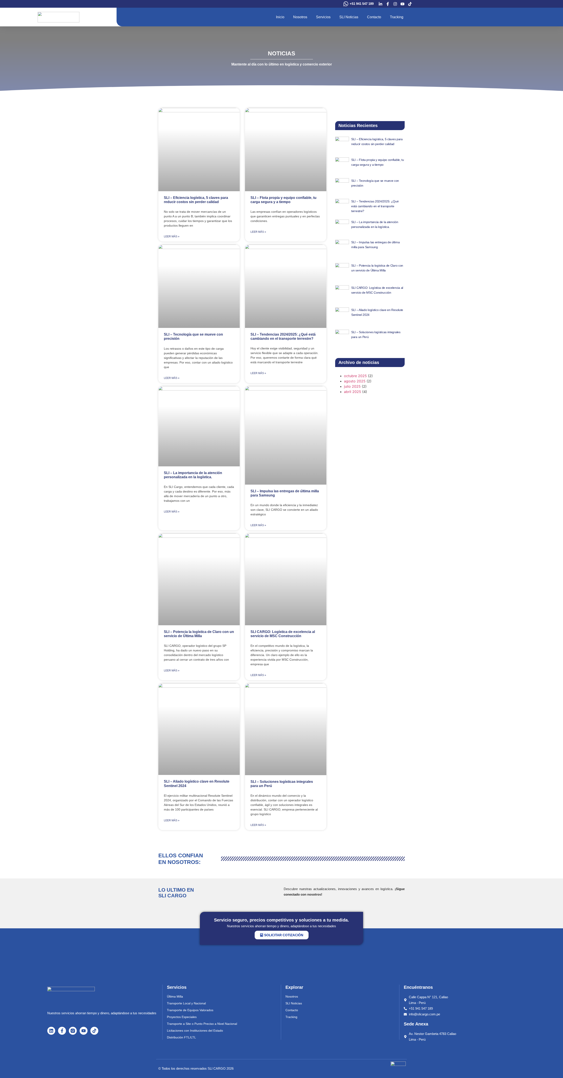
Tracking (396, 17)
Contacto (374, 17)
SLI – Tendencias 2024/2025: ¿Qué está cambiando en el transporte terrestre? (374, 206)
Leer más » (171, 236)
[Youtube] (84, 1031)
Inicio (280, 17)
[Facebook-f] (62, 1031)
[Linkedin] (51, 1031)
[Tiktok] (94, 1031)
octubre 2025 (355, 376)
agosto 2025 (355, 381)
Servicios (323, 17)
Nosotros (300, 17)
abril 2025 (352, 391)
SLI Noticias (348, 17)
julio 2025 (352, 386)
